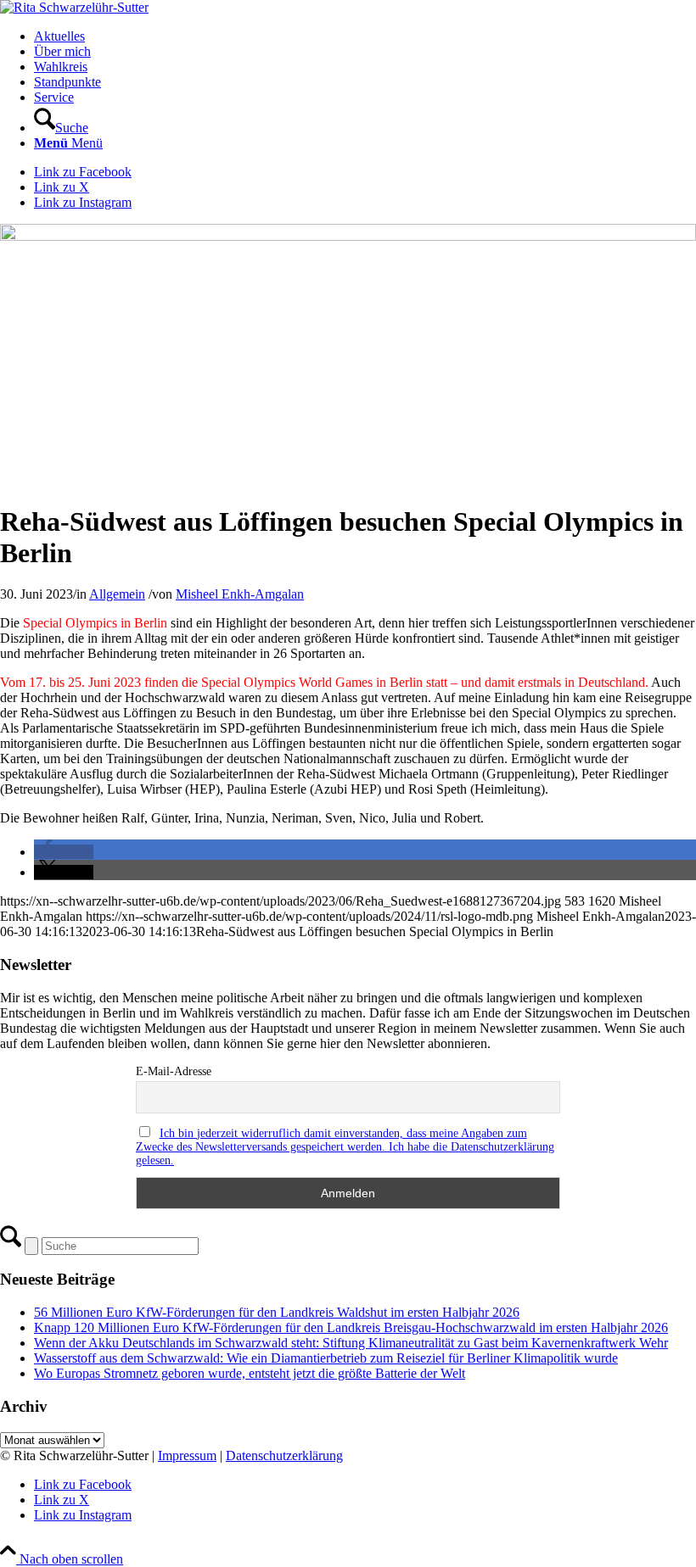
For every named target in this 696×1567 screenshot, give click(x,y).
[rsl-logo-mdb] (74, 7)
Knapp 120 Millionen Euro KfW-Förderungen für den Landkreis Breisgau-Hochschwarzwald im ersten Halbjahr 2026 (351, 1327)
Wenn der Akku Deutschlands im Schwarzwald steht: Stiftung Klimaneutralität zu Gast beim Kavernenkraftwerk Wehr (351, 1343)
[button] (63, 852)
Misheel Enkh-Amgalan (240, 594)
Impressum (187, 1455)
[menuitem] (365, 36)
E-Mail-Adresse (173, 1071)
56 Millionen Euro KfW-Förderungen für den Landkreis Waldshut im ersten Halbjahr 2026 (276, 1312)
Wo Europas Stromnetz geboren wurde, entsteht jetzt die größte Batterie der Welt (249, 1373)
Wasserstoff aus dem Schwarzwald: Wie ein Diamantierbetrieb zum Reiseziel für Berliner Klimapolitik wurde (326, 1358)
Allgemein (117, 594)
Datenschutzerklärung (284, 1455)
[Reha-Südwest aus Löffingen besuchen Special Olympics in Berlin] (348, 236)
